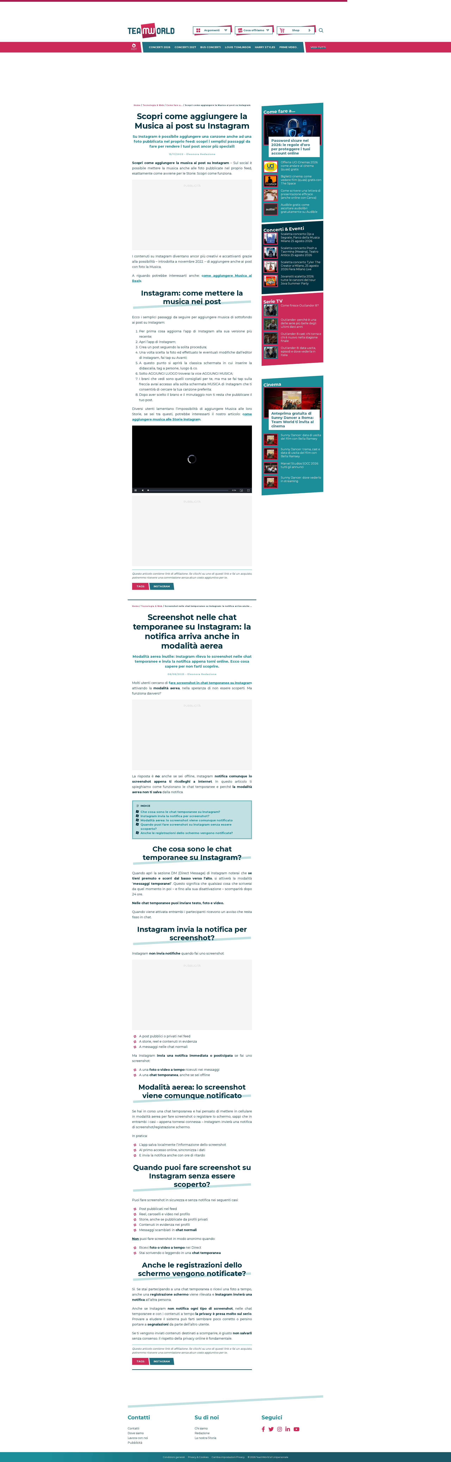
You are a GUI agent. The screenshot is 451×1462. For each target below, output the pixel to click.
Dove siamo (136, 1433)
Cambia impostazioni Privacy (228, 1457)
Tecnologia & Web (153, 105)
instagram (162, 586)
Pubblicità (135, 1442)
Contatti (133, 1428)
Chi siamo (201, 1428)
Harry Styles (265, 47)
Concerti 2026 (159, 47)
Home (137, 105)
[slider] (188, 490)
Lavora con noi (138, 1438)
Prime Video (288, 47)
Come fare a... (174, 105)
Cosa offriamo (253, 30)
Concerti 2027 (185, 47)
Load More (192, 1379)
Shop (295, 30)
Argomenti (212, 30)
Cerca (320, 30)
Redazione (202, 1433)
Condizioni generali (174, 1457)
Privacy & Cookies (198, 1457)
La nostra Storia (205, 1438)
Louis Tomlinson (238, 47)
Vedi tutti (318, 47)
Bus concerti (210, 47)
